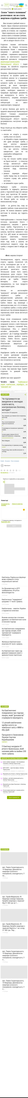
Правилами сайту (5, 522)
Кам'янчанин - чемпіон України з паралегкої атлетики (14, 609)
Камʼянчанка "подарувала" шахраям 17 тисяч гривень (12, 600)
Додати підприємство (14, 797)
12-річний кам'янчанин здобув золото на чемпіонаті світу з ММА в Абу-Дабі (12, 726)
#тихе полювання (15, 461)
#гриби (2, 461)
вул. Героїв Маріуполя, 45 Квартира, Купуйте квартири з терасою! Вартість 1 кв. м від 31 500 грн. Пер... (13, 927)
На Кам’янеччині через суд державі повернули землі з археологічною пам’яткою (12, 653)
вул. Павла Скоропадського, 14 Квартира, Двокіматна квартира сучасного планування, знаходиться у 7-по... (13, 871)
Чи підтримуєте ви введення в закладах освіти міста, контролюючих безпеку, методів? (13, 404)
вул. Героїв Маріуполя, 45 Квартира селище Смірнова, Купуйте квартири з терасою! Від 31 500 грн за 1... (13, 900)
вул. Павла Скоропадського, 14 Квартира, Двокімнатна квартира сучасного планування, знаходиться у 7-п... (13, 955)
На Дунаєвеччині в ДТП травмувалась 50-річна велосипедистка (11, 590)
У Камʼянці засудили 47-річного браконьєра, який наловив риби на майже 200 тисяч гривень (14, 750)
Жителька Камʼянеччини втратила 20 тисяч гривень (12, 643)
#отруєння (7, 461)
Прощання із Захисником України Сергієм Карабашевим (12, 737)
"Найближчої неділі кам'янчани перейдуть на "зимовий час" (14, 384)
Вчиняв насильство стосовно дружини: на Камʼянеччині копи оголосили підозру (14, 619)
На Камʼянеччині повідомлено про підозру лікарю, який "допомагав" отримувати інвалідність (13, 632)
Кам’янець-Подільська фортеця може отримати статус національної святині (14, 579)
